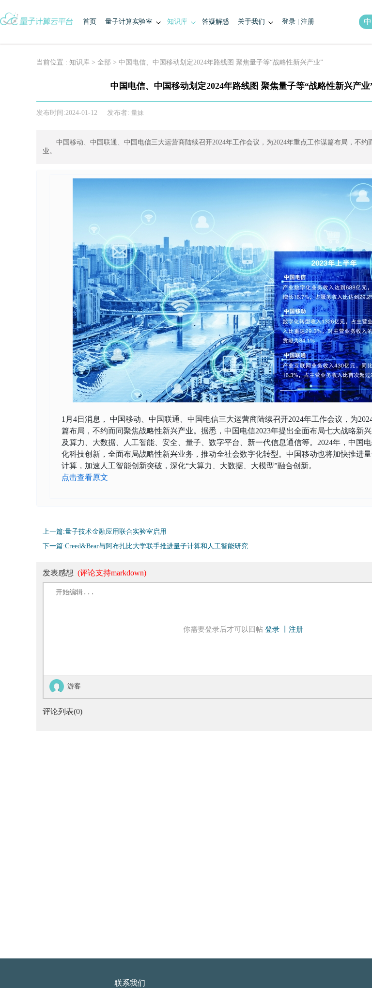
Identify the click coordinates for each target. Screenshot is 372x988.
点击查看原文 (85, 477)
